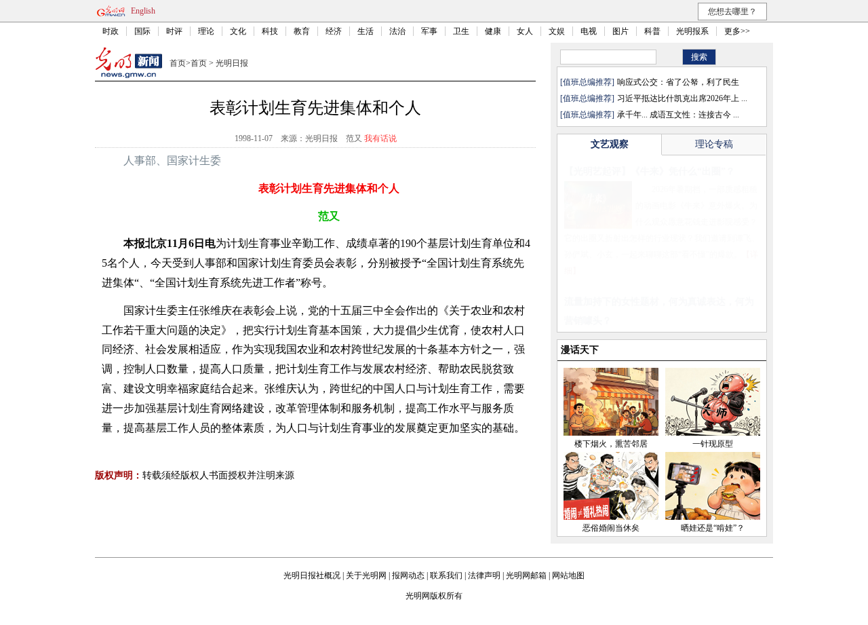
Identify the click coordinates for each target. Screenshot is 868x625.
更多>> (737, 31)
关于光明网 (366, 575)
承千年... (632, 114)
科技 (270, 31)
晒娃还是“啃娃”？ (713, 528)
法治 (397, 31)
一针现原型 (712, 444)
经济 (334, 31)
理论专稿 (714, 144)
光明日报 (232, 63)
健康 (493, 31)
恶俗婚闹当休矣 (611, 528)
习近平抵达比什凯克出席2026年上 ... (682, 98)
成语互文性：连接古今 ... (694, 114)
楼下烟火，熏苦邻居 (611, 444)
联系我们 (446, 575)
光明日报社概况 (311, 575)
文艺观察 (610, 144)
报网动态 (408, 575)
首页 (178, 63)
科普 (652, 31)
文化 (238, 31)
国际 (142, 31)
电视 (588, 31)
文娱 (557, 31)
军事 (429, 31)
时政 (110, 31)
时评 (174, 31)
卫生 (461, 31)
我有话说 (380, 138)
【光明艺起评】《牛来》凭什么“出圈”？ (649, 171)
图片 (620, 31)
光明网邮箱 (526, 575)
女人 (525, 31)
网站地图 (568, 575)
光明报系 (692, 31)
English (143, 11)
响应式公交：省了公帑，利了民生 (678, 82)
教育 (302, 31)
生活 (365, 31)
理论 (206, 31)
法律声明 (484, 575)
